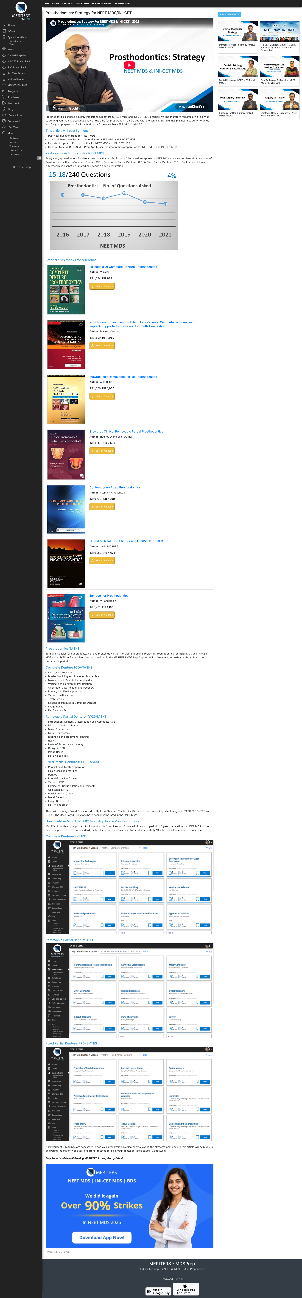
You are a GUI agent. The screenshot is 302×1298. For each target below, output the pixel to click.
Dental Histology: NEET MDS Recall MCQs (237, 81)
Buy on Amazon (104, 286)
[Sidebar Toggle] (39, 158)
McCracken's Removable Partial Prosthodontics (123, 377)
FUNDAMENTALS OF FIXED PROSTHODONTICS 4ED (126, 541)
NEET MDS (67, 3)
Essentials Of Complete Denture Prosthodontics (123, 267)
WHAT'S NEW (52, 3)
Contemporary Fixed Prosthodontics (115, 487)
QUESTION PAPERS (102, 3)
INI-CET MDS (82, 3)
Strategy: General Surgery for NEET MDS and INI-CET (279, 114)
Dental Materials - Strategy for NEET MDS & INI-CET (238, 46)
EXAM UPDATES (123, 3)
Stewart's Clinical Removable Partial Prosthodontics (126, 431)
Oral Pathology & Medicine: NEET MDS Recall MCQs (278, 81)
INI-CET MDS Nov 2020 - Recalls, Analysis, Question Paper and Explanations (278, 47)
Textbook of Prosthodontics (108, 595)
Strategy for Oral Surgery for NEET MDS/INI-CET (237, 114)
